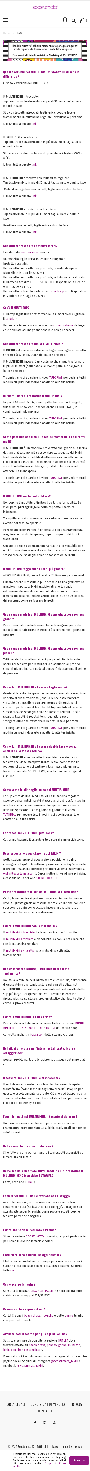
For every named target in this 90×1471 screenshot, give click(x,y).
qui (12, 1270)
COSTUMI (37, 1034)
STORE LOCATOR (47, 878)
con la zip (57, 291)
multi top (74, 1345)
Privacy (76, 1404)
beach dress (32, 1315)
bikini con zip (12, 1350)
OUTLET (63, 1340)
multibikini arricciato (19, 939)
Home (7, 33)
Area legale (16, 1404)
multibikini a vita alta (20, 950)
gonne (69, 1315)
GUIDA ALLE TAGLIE (41, 1291)
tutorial (10, 319)
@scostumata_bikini (65, 1361)
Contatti (45, 1411)
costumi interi (30, 252)
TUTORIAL (55, 377)
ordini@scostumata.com (19, 873)
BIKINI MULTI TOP (31, 1028)
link (34, 124)
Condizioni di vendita (48, 1404)
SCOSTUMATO (35, 1236)
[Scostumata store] (45, 7)
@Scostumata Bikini (30, 1366)
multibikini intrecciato (20, 932)
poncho (48, 1315)
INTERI (50, 1028)
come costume (63, 325)
